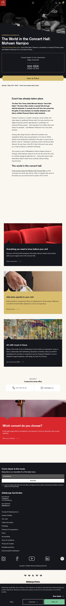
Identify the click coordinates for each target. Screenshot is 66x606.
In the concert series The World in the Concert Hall (29, 171)
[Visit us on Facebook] (17, 559)
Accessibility (6, 536)
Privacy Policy (15, 486)
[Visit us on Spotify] (62, 559)
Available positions (8, 547)
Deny (11, 602)
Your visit (5, 519)
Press (4, 533)
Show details (57, 596)
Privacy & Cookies (8, 544)
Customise (32, 602)
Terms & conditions (8, 540)
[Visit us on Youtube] (32, 559)
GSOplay (5, 526)
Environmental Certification (10, 551)
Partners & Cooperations (10, 529)
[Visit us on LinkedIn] (47, 559)
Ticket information (7, 522)
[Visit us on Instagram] (3, 559)
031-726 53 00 (21, 388)
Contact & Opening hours (10, 512)
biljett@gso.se (48, 388)
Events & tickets (7, 515)
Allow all (54, 602)
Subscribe (33, 480)
